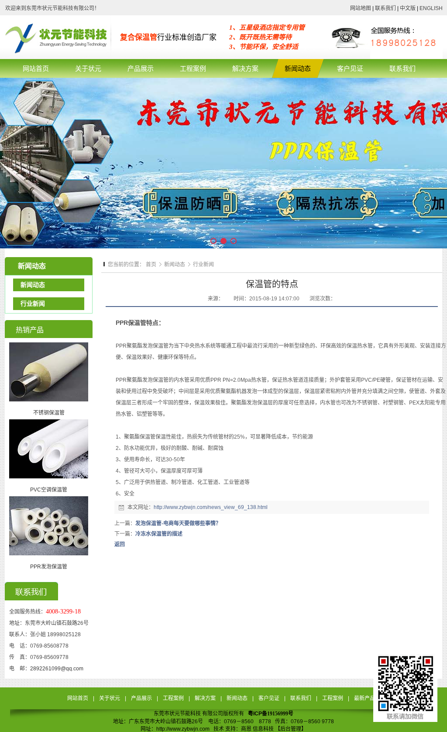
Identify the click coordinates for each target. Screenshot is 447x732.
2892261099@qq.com (56, 669)
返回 (119, 544)
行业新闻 (203, 264)
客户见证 (268, 698)
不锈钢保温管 (49, 413)
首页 (151, 264)
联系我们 (385, 8)
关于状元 (109, 698)
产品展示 (141, 698)
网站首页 (77, 698)
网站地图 (360, 8)
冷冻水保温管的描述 (158, 534)
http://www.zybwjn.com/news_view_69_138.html (211, 507)
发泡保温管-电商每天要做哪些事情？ (178, 523)
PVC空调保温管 (48, 490)
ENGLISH (430, 8)
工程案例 (173, 698)
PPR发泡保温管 (48, 567)
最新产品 (364, 698)
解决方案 (205, 698)
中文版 (408, 8)
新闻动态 (175, 264)
